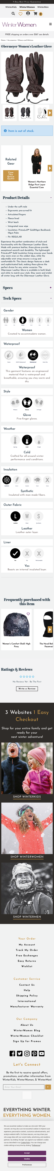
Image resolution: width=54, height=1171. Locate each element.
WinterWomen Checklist (27, 1036)
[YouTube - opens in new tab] (41, 1054)
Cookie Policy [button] (25, 1143)
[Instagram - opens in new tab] (27, 1054)
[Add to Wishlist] (28, 613)
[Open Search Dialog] (13, 14)
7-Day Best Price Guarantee (27, 2)
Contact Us (27, 985)
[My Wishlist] (20, 14)
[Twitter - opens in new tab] (19, 1054)
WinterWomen (27, 7)
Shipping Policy (27, 996)
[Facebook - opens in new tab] (12, 1054)
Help (27, 990)
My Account (27, 945)
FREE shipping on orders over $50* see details (27, 35)
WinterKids (11, 7)
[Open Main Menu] (45, 24)
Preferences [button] (36, 1145)
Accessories (11, 40)
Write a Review (27, 689)
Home (3, 40)
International (27, 1001)
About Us (27, 1025)
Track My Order (27, 950)
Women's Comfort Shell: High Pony (16, 645)
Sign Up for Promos (27, 1041)
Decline (27, 1159)
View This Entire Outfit (11, 175)
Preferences (27, 1165)
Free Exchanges (27, 956)
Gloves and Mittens (25, 40)
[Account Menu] (28, 14)
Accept (27, 1153)
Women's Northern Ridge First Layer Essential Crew (37, 185)
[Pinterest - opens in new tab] (34, 1054)
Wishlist (27, 966)
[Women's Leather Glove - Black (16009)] (26, 112)
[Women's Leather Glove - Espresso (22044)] (10, 112)
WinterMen (43, 7)
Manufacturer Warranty (27, 1007)
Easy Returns (27, 961)
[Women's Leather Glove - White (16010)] (42, 112)
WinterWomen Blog (27, 1030)
